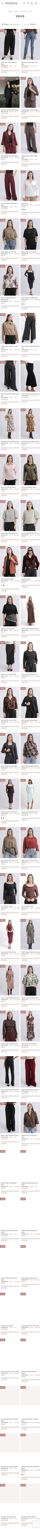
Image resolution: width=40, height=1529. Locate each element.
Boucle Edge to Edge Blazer (9, 1467)
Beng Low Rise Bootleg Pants (10, 1089)
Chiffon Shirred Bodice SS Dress (29, 1231)
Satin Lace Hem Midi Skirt (8, 674)
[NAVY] (26, 209)
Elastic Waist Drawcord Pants (30, 1089)
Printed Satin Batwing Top (29, 1278)
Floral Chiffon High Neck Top (30, 766)
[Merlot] (24, 304)
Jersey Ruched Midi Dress (8, 952)
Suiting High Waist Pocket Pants (29, 156)
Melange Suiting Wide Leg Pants (29, 1184)
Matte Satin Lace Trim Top (8, 252)
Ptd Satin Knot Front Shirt (9, 720)
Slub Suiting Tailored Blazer (29, 720)
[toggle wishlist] (17, 31)
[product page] (10, 44)
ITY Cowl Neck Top (6, 906)
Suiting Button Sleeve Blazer (30, 110)
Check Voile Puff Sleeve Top (9, 533)
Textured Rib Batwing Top (29, 674)
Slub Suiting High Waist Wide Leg (30, 347)
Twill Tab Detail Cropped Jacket (28, 1372)
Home (10, 11)
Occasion (23, 11)
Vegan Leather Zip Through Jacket (9, 347)
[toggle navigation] (2, 3)
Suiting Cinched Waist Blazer (10, 110)
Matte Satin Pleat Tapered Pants (9, 63)
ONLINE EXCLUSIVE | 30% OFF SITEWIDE (10, 71)
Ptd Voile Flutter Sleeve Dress (10, 441)
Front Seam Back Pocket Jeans (30, 394)
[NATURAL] (5, 585)
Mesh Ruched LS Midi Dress (29, 297)
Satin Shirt (24, 203)
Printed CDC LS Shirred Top (9, 1043)
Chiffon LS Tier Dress (7, 1326)
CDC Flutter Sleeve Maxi (28, 1043)
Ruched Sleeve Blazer (7, 579)
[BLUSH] (2, 585)
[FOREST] (24, 209)
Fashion (16, 11)
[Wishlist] (28, 3)
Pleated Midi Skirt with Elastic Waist (30, 1467)
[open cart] (36, 3)
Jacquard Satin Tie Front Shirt (30, 1326)
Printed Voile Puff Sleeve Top (30, 998)
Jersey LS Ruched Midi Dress (29, 812)
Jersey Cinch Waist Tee (8, 628)
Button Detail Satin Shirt (8, 487)
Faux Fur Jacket (26, 579)
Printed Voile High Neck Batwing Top (8, 298)
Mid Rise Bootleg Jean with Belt (29, 63)
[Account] (32, 3)
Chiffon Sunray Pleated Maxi (29, 628)
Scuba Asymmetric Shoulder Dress (9, 1420)
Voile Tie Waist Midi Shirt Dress (30, 952)
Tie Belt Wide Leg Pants (8, 1517)
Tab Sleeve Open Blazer (28, 1517)
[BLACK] (22, 209)
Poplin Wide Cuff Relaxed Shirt (29, 1136)
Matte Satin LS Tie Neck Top (9, 860)
